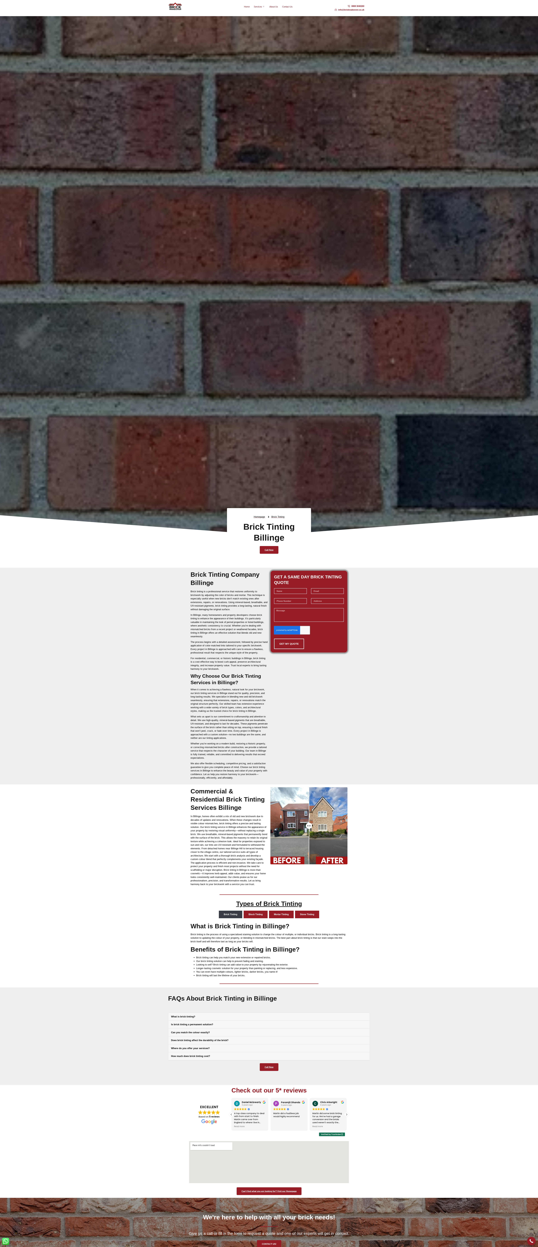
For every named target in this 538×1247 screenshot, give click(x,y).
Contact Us (287, 6)
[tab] (230, 914)
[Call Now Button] (531, 1241)
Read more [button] (239, 1126)
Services (258, 6)
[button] (347, 1114)
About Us (273, 6)
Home (247, 6)
